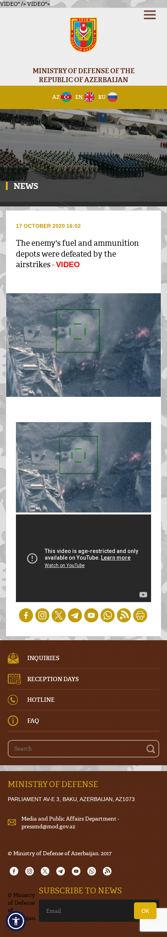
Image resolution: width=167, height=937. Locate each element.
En (79, 96)
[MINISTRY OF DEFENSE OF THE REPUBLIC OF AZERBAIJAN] (83, 40)
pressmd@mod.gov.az (48, 826)
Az (56, 96)
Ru (102, 96)
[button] (16, 921)
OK (145, 911)
